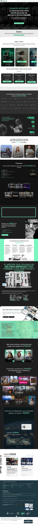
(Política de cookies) (14, 520)
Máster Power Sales (21, 485)
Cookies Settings (28, 518)
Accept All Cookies (28, 522)
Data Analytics (28, 485)
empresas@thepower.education (12, 496)
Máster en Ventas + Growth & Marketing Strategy (30, 484)
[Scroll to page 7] (20, 157)
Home (3, 498)
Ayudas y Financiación (8, 498)
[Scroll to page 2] (19, 65)
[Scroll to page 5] (19, 157)
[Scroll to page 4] (18, 157)
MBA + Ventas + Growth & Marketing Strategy (15, 485)
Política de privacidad (21, 500)
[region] (19, 520)
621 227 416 (13, 494)
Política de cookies (27, 500)
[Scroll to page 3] (18, 447)
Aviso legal (31, 500)
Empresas (12, 498)
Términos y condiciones (6, 500)
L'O (17, 372)
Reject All (28, 520)
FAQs (14, 498)
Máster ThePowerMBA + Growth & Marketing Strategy (6, 485)
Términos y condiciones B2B (13, 500)
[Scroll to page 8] (21, 157)
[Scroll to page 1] (18, 65)
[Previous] (1, 151)
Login (16, 498)
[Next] (36, 57)
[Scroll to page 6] (20, 447)
